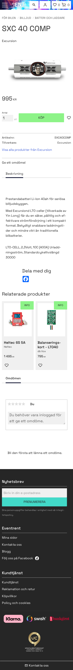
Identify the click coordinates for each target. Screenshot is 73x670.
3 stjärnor (16, 404)
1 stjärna (9, 404)
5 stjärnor (23, 404)
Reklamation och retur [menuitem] (18, 589)
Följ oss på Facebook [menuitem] (17, 558)
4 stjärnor (20, 404)
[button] (5, 5)
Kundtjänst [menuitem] (10, 582)
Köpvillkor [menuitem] (9, 596)
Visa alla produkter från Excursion (27, 150)
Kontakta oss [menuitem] (12, 545)
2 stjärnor (13, 404)
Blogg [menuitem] (6, 551)
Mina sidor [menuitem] (45, 4)
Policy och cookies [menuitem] (16, 603)
